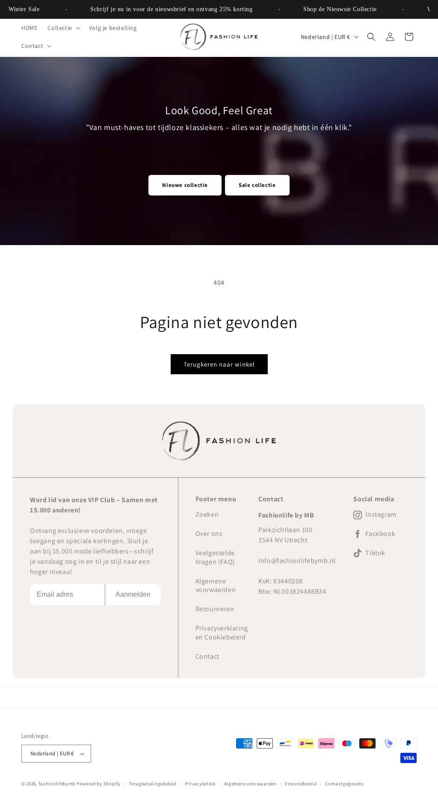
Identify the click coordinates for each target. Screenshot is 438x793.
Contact (207, 656)
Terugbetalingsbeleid (153, 784)
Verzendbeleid (301, 784)
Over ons (209, 533)
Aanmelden (133, 594)
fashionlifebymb (57, 784)
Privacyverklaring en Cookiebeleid (221, 633)
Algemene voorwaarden (215, 586)
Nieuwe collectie (185, 185)
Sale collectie (257, 185)
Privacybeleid (200, 784)
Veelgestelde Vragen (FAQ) (215, 557)
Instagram (380, 514)
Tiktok (375, 553)
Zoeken (207, 514)
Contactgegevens (344, 784)
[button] (62, 28)
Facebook (380, 534)
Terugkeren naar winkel (219, 364)
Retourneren (214, 608)
